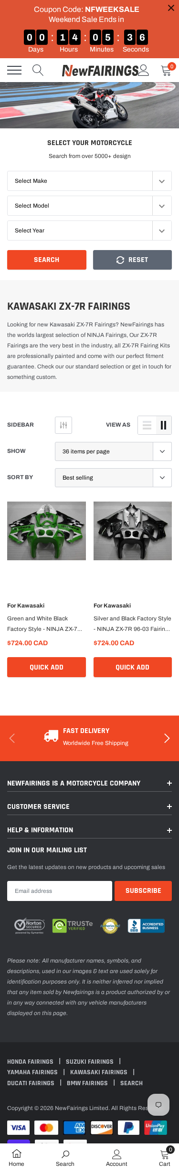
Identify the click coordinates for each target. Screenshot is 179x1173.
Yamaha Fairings (33, 1072)
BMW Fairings (88, 1083)
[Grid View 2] (163, 425)
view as (118, 424)
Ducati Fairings (31, 1083)
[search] (38, 70)
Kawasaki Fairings (99, 1072)
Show (16, 451)
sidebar (20, 424)
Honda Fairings (31, 1062)
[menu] (14, 70)
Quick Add (46, 667)
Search (46, 260)
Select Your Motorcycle (89, 143)
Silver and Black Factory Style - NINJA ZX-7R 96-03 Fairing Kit (132, 624)
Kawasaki (30, 605)
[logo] (100, 70)
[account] (143, 70)
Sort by (20, 477)
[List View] (147, 425)
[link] (46, 539)
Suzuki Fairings (90, 1062)
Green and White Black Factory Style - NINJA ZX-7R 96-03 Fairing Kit (44, 624)
